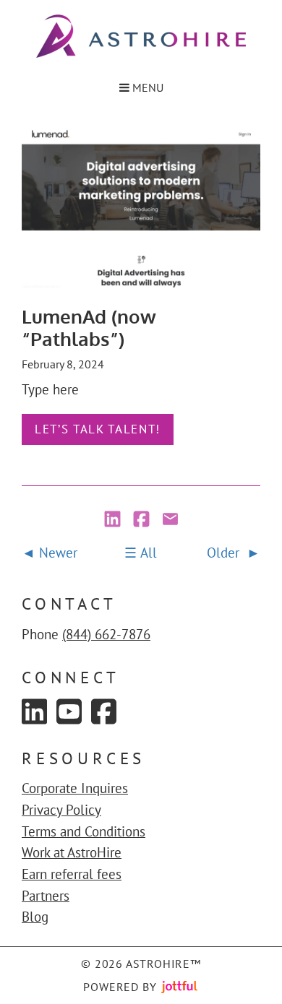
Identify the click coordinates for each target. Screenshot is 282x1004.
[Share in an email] (170, 520)
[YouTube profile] (69, 711)
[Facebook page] (103, 711)
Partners (45, 895)
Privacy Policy (61, 809)
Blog (35, 916)
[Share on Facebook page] (143, 520)
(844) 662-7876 (106, 634)
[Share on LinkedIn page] (114, 520)
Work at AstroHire (71, 852)
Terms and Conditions (83, 831)
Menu (146, 87)
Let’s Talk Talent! (98, 429)
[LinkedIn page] (34, 711)
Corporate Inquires (75, 788)
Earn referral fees (71, 874)
